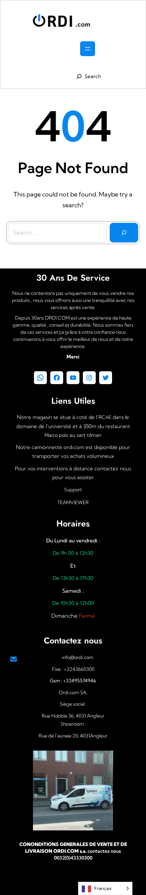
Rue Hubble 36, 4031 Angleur (73, 716)
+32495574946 (79, 681)
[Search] (124, 232)
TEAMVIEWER (73, 502)
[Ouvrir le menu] (87, 48)
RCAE (104, 417)
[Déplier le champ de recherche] (88, 76)
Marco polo (56, 435)
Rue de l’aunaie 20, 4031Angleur (73, 736)
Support (73, 490)
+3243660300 (79, 669)
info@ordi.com (77, 657)
